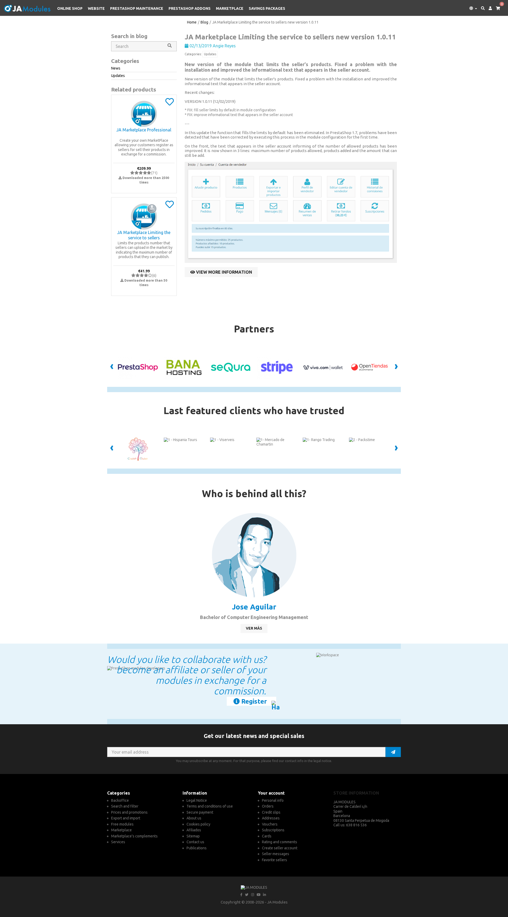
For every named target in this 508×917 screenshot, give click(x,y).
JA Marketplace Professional (143, 129)
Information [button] (195, 793)
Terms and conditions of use (210, 806)
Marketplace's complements (134, 836)
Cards (266, 836)
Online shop (70, 8)
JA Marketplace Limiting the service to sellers (143, 235)
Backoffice (120, 800)
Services (118, 842)
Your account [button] (271, 793)
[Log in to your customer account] (488, 8)
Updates (210, 54)
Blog (204, 22)
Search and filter (124, 806)
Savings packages (267, 8)
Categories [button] (118, 793)
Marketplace (229, 8)
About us (194, 818)
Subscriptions (273, 830)
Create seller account (279, 848)
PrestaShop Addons (190, 8)
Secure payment (200, 812)
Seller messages (275, 854)
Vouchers (270, 824)
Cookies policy (198, 824)
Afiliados (194, 830)
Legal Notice (197, 800)
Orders (268, 806)
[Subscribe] (393, 752)
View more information (223, 272)
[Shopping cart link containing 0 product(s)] (496, 8)
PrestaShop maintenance (136, 8)
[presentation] (112, 367)
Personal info (273, 800)
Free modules (122, 824)
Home (192, 22)
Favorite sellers (274, 860)
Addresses (271, 818)
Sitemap (193, 836)
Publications (197, 848)
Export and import (125, 818)
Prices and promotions (129, 812)
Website (96, 8)
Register (253, 701)
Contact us (195, 842)
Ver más (254, 628)
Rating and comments (279, 842)
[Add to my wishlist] (169, 104)
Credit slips (271, 812)
